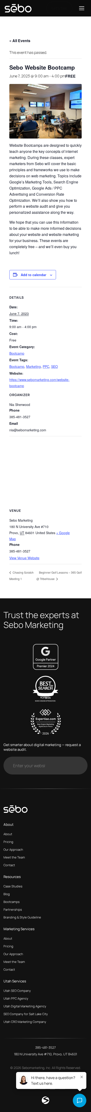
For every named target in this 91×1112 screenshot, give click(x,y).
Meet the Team (14, 857)
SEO (54, 366)
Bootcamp (16, 353)
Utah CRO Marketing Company (25, 1022)
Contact (9, 865)
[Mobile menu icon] (81, 8)
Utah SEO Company (17, 991)
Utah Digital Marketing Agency (25, 1006)
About (8, 834)
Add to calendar (33, 274)
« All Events (19, 40)
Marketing (33, 366)
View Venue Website (24, 558)
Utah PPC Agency (16, 998)
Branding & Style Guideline (22, 917)
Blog (7, 894)
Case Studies (13, 886)
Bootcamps (12, 902)
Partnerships (13, 909)
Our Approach (13, 849)
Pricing (8, 842)
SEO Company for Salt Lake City (26, 1014)
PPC (46, 366)
